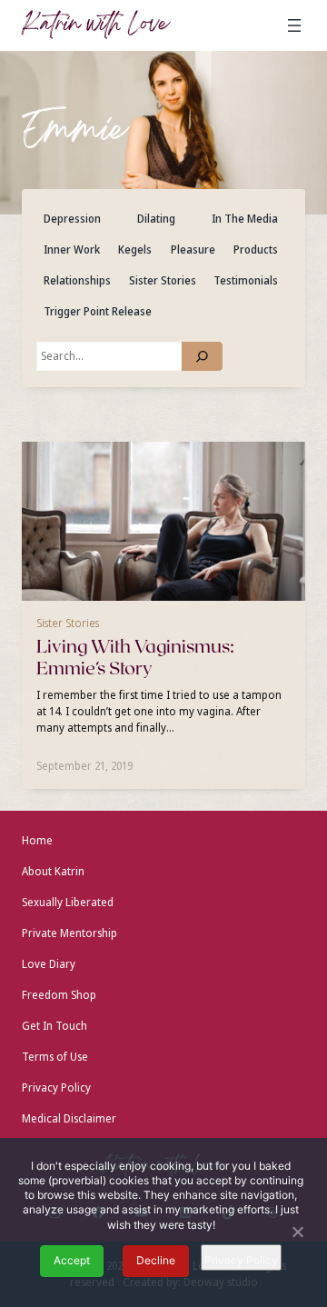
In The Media (245, 218)
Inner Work (72, 249)
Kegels (135, 249)
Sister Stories (162, 280)
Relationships (77, 280)
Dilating (156, 218)
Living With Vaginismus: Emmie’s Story (135, 658)
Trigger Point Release (98, 311)
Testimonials (245, 280)
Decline (155, 1260)
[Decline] (297, 1233)
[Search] (202, 356)
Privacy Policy (241, 1260)
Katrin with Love (95, 25)
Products (255, 249)
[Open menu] (294, 25)
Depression (72, 218)
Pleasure (193, 249)
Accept (72, 1260)
